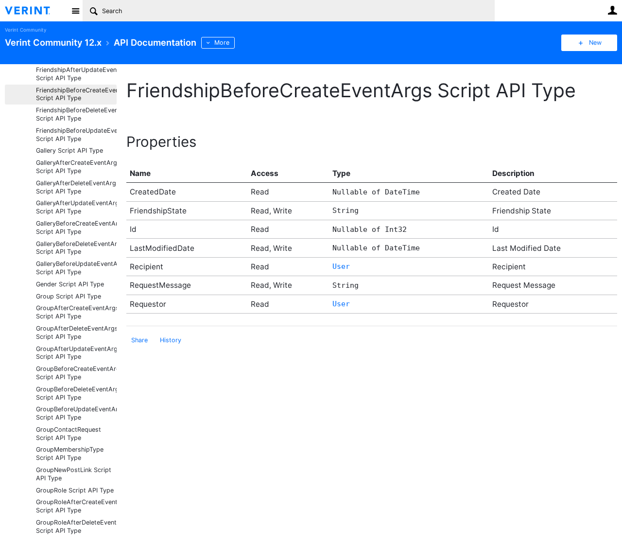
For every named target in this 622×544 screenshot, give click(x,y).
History (170, 340)
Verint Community (25, 30)
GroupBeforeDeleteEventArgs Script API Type (76, 393)
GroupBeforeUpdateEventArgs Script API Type (76, 413)
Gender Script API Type (70, 284)
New (595, 42)
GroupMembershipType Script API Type (70, 453)
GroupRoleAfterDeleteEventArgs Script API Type (76, 526)
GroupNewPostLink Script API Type (73, 474)
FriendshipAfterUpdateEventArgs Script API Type (76, 74)
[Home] (35, 10)
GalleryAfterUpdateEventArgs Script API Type (76, 207)
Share (139, 340)
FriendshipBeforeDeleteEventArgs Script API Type (76, 114)
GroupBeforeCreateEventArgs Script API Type (76, 373)
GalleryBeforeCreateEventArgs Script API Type (76, 227)
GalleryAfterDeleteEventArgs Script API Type (76, 187)
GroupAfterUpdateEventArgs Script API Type (76, 353)
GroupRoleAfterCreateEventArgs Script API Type (76, 506)
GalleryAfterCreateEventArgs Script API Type (76, 167)
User (612, 10)
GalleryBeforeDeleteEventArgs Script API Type (76, 248)
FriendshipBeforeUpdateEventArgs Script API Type (76, 134)
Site (75, 10)
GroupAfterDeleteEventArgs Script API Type (76, 332)
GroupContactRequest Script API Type (68, 433)
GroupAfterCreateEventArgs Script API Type (76, 312)
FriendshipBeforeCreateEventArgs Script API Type (76, 94)
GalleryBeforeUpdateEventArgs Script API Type (76, 268)
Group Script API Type (68, 296)
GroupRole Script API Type (75, 490)
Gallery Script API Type (69, 150)
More (221, 42)
